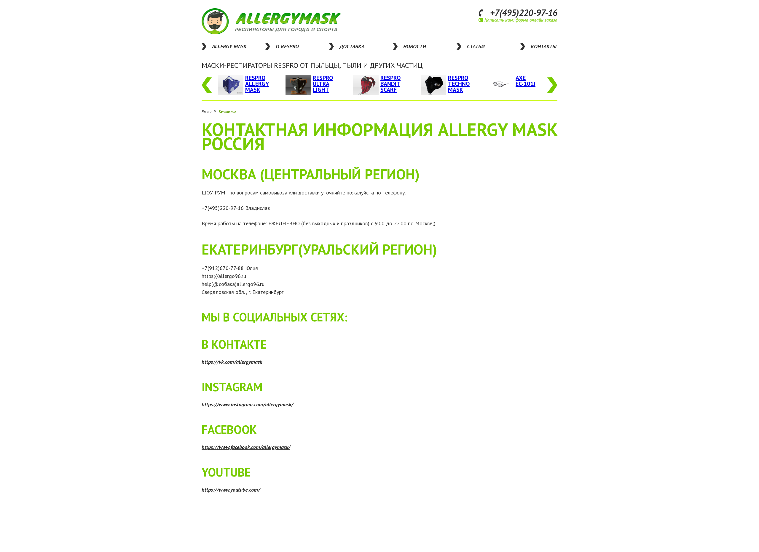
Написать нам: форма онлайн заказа (520, 20)
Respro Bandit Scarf (390, 84)
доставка (351, 46)
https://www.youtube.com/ (231, 489)
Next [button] (552, 85)
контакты (544, 46)
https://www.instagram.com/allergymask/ (247, 404)
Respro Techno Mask (459, 84)
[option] (244, 85)
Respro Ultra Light (323, 84)
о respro (287, 46)
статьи (475, 46)
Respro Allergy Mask (257, 84)
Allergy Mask (229, 46)
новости (414, 46)
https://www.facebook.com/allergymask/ (246, 447)
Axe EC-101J (525, 81)
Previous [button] (207, 85)
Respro (206, 111)
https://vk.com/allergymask (232, 361)
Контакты (227, 111)
